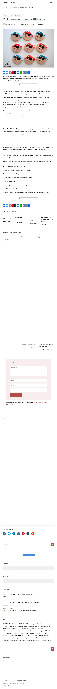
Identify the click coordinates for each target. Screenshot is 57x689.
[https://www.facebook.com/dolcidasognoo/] (4, 533)
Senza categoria (8, 15)
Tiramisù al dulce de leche (28, 344)
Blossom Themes (7, 683)
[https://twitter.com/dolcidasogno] (9, 533)
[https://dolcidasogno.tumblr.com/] (27, 533)
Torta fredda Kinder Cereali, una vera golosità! (21, 594)
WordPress (22, 683)
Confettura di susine (11, 240)
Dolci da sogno (9, 2)
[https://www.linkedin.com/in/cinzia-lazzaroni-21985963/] (13, 533)
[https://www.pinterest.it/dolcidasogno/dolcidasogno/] (23, 533)
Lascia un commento (37, 24)
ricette (11, 593)
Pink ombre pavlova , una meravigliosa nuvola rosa (23, 610)
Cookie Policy (6, 685)
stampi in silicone (11, 211)
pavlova (11, 608)
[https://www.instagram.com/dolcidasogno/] (18, 533)
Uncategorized (18, 15)
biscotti (11, 601)
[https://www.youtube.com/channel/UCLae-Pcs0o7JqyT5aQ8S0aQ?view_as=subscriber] (32, 533)
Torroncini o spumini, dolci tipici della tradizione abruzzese (25, 602)
